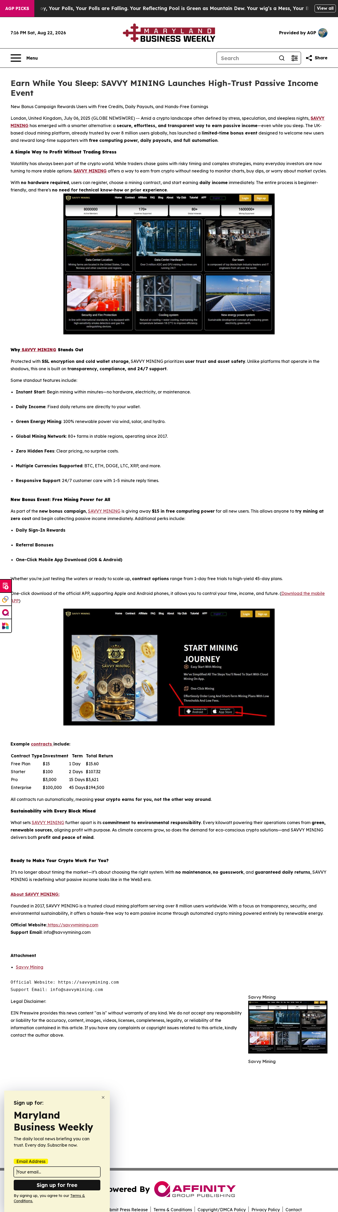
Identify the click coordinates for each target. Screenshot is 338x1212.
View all (325, 8)
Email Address (30, 1161)
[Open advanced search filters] (294, 58)
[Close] (103, 1097)
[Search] (281, 58)
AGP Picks (17, 8)
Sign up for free (57, 1185)
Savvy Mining (29, 967)
